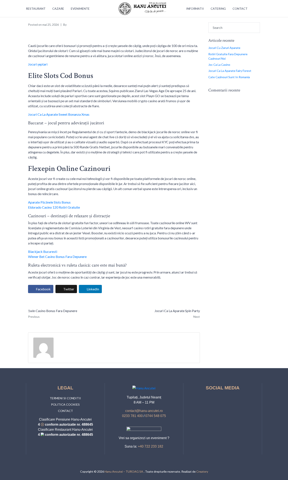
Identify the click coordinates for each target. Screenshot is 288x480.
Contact (240, 8)
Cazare (58, 8)
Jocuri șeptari (37, 64)
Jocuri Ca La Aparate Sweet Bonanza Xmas (58, 114)
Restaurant (36, 8)
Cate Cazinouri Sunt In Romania (229, 77)
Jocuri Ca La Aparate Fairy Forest (229, 70)
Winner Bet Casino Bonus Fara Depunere (57, 257)
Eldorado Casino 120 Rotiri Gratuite (54, 207)
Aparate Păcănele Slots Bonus (49, 202)
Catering (218, 8)
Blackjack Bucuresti (42, 251)
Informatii (195, 8)
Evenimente (80, 8)
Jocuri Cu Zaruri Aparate (224, 48)
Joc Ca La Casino (219, 64)
